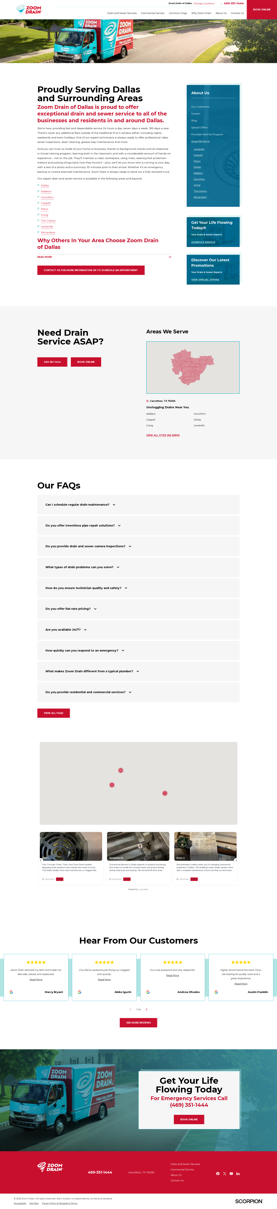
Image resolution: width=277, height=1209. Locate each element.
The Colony (48, 220)
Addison (46, 191)
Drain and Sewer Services (185, 1164)
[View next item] (146, 1009)
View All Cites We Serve (163, 435)
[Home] (29, 9)
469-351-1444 (234, 3)
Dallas (45, 185)
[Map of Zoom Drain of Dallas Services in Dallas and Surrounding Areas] (193, 367)
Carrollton (47, 197)
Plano (44, 208)
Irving (44, 214)
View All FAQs (53, 713)
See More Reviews (138, 1022)
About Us (176, 1175)
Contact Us (177, 1180)
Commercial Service (182, 1169)
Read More (36, 979)
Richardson (48, 232)
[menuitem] (213, 106)
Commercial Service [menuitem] (152, 13)
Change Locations (203, 3)
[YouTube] (231, 1173)
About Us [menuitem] (221, 13)
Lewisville (47, 226)
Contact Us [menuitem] (237, 13)
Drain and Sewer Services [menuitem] (122, 13)
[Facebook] (217, 1173)
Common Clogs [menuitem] (178, 13)
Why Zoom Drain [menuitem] (201, 13)
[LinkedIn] (237, 1173)
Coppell (46, 203)
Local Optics (143, 889)
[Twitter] (224, 1173)
